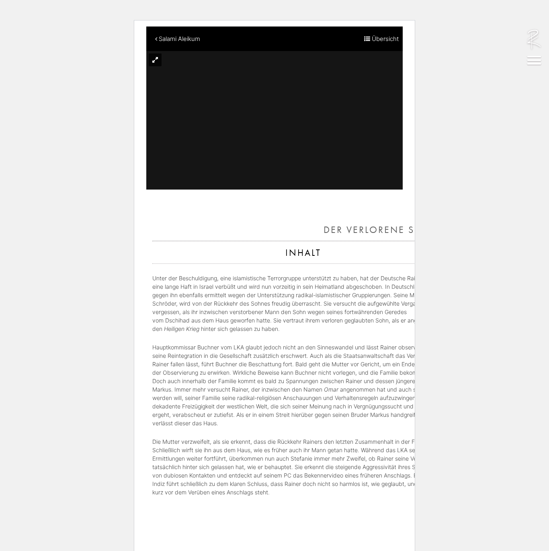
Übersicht (384, 39)
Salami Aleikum (178, 39)
